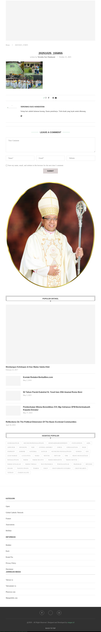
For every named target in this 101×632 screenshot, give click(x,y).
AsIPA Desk (11, 447)
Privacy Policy (11, 563)
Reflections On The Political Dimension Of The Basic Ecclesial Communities (41, 422)
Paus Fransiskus (47, 464)
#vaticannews (77, 443)
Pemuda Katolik (63, 464)
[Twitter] (50, 613)
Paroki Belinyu (38, 460)
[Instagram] (59, 613)
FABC (33, 447)
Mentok (47, 455)
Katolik (44, 451)
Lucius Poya (26, 455)
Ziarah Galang (23, 472)
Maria (37, 455)
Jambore (22, 451)
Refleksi (89, 464)
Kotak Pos (9, 557)
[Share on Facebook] (48, 98)
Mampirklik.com (11, 598)
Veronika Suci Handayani (46, 57)
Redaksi (8, 545)
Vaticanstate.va (11, 586)
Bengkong (23, 447)
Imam (84, 447)
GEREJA (59, 447)
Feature (8, 519)
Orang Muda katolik (80, 455)
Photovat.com (10, 592)
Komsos (79, 451)
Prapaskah (77, 464)
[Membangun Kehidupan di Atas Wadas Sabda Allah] (50, 334)
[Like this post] (46, 98)
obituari (57, 455)
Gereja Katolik (72, 447)
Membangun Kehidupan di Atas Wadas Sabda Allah (28, 367)
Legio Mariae (12, 455)
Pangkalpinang (13, 460)
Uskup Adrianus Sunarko (61, 468)
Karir (7, 551)
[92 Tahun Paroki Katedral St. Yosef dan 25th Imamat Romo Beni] (13, 396)
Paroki (25, 460)
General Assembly (46, 447)
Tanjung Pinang (23, 468)
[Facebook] (42, 613)
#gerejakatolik (13, 443)
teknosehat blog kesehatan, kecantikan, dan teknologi (20, 631)
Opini (8, 506)
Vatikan (10, 472)
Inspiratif (11, 451)
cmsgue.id (70, 622)
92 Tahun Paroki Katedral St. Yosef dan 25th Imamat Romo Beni (52, 392)
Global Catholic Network (14, 513)
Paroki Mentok (71, 460)
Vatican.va (9, 580)
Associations (10, 525)
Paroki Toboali (31, 464)
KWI (87, 451)
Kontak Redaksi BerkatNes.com (38, 377)
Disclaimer (9, 569)
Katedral (33, 451)
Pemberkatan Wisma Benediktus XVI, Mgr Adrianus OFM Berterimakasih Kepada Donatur (56, 408)
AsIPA (88, 443)
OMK (66, 455)
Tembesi (36, 468)
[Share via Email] (56, 98)
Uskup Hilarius (80, 468)
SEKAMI (10, 468)
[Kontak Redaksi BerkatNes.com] (13, 381)
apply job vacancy (5, 631)
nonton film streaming (11, 631)
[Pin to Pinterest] (53, 98)
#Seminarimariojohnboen (57, 443)
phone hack (1, 631)
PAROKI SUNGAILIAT (14, 464)
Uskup (45, 468)
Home (8, 45)
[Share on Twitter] (50, 98)
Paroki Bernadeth (55, 460)
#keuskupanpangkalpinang (34, 443)
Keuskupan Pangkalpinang (61, 451)
